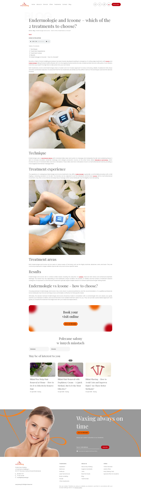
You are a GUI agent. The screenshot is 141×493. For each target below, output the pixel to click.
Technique (34, 49)
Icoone (107, 61)
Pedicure (61, 471)
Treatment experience (38, 51)
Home (33, 4)
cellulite (81, 277)
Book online (116, 4)
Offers (51, 4)
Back (30, 34)
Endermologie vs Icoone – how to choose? (44, 57)
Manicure (62, 469)
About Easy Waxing (86, 466)
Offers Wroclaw (108, 466)
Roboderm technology (101, 160)
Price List (45, 4)
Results (33, 55)
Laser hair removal (64, 474)
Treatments (57, 4)
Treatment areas (36, 53)
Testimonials (85, 479)
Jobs (82, 471)
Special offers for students (111, 474)
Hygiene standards (86, 469)
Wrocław (53, 349)
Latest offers (107, 469)
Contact (64, 4)
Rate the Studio (85, 474)
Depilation (62, 466)
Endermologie (33, 63)
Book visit (70, 324)
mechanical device (46, 158)
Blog (70, 4)
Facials (61, 479)
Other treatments (64, 481)
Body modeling (63, 476)
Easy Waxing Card (109, 471)
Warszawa (32, 349)
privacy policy (78, 487)
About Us (39, 4)
